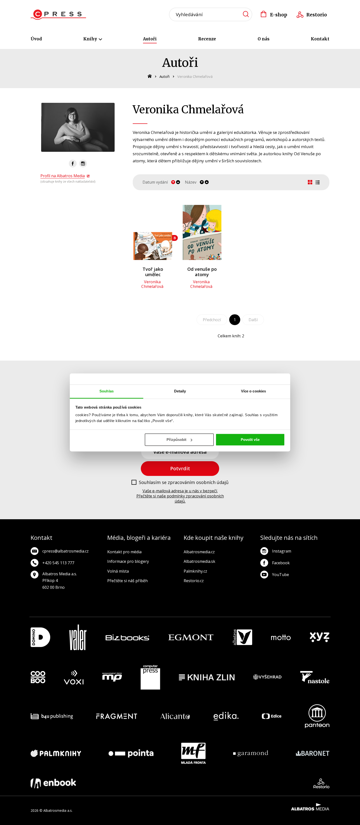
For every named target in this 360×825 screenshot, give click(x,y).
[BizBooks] (127, 637)
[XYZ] (319, 637)
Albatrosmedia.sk (199, 561)
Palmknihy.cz (195, 571)
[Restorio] (321, 783)
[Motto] (281, 637)
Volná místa (118, 571)
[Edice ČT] (271, 716)
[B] (153, 232)
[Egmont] (191, 637)
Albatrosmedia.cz (199, 551)
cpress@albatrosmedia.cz (65, 551)
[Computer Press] (150, 677)
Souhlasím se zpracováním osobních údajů (183, 482)
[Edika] (226, 716)
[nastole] (315, 677)
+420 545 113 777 (58, 563)
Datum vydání (155, 182)
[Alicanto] (175, 716)
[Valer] (78, 637)
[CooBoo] (38, 677)
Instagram (281, 551)
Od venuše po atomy (202, 271)
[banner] (58, 15)
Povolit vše (250, 439)
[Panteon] (317, 716)
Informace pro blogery (128, 561)
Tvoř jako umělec (153, 271)
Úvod (36, 39)
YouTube (280, 574)
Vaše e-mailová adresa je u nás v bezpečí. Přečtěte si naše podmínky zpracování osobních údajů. (180, 496)
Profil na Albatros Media (62, 175)
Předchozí (212, 319)
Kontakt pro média (124, 551)
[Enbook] (53, 783)
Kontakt (320, 39)
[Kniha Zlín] (206, 677)
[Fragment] (116, 716)
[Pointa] (131, 753)
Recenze (207, 39)
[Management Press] (112, 677)
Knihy (90, 39)
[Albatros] (242, 637)
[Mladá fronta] (193, 753)
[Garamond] (251, 753)
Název (190, 182)
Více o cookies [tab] (253, 391)
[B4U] (51, 716)
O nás (263, 39)
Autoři (150, 39)
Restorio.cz (194, 580)
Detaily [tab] (180, 391)
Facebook (281, 563)
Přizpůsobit (176, 439)
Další (253, 319)
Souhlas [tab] (106, 391)
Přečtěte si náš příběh (127, 580)
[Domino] (40, 637)
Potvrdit (180, 468)
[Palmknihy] (55, 753)
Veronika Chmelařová (152, 284)
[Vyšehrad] (267, 677)
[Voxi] (74, 677)
